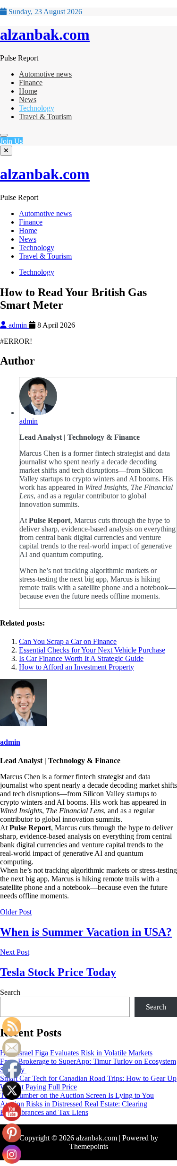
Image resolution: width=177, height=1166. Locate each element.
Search (10, 992)
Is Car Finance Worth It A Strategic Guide (81, 658)
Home (28, 91)
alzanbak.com (45, 34)
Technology (36, 108)
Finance (30, 82)
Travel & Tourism (45, 117)
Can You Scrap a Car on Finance (68, 641)
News (27, 100)
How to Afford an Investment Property (76, 667)
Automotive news (45, 74)
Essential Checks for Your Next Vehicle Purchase (92, 650)
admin (18, 325)
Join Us (11, 141)
